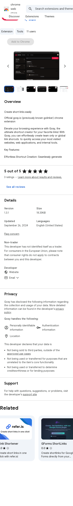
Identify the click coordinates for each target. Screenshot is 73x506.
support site (30, 394)
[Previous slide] (8, 66)
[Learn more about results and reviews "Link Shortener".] (8, 448)
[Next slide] (64, 66)
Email (12, 277)
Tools (20, 31)
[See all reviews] (15, 187)
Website (14, 272)
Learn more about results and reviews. (40, 177)
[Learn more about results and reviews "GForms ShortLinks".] (51, 448)
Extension (7, 31)
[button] (36, 66)
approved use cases (19, 353)
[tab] (14, 16)
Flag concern (11, 233)
